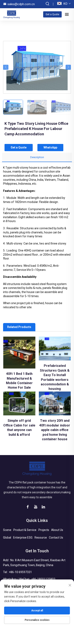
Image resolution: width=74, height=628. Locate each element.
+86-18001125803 (43, 579)
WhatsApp (50, 147)
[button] (5, 67)
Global (7, 537)
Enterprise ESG (22, 537)
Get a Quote (52, 14)
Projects (43, 530)
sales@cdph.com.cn (21, 4)
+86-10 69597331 (20, 572)
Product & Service (24, 530)
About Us (57, 530)
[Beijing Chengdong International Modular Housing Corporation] (11, 14)
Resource (41, 537)
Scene (7, 530)
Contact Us (56, 537)
